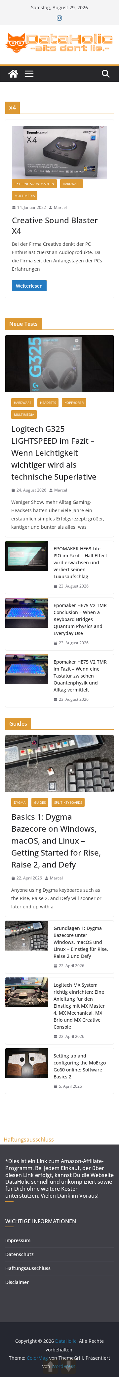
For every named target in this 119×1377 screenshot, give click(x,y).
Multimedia (25, 195)
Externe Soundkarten (34, 183)
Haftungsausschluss (29, 1139)
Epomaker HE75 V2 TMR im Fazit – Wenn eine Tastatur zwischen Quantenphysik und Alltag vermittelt (80, 676)
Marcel (60, 207)
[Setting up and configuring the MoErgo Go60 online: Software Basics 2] (26, 1071)
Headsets (48, 402)
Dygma (19, 802)
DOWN (68, 1366)
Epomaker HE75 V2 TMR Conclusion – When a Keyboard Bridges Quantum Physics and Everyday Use (80, 619)
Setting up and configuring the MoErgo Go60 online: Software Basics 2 (80, 1066)
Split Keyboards (68, 802)
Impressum (17, 1240)
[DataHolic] (13, 74)
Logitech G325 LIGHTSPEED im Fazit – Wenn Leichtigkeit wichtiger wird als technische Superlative (54, 452)
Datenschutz (19, 1254)
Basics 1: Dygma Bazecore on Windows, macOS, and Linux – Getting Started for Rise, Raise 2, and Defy (56, 840)
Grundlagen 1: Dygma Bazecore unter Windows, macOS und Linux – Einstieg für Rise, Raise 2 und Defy (81, 942)
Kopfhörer (74, 402)
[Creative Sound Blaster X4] (59, 152)
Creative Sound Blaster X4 (55, 225)
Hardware (71, 183)
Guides (40, 802)
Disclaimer (17, 1282)
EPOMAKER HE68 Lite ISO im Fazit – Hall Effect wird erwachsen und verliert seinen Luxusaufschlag (80, 562)
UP (50, 1366)
